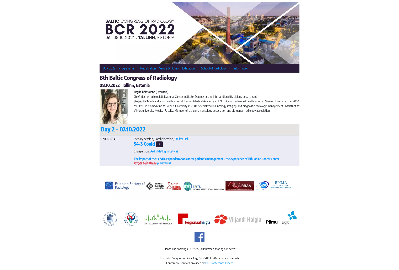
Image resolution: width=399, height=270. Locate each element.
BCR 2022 (109, 68)
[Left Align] (159, 144)
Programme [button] (126, 68)
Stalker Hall (181, 139)
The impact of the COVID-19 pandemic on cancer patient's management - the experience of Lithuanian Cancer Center (206, 159)
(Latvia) (164, 151)
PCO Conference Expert (219, 263)
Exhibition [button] (188, 68)
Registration (148, 68)
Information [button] (241, 68)
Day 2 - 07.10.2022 (123, 129)
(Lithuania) (152, 163)
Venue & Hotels (169, 68)
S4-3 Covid (145, 144)
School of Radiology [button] (214, 68)
